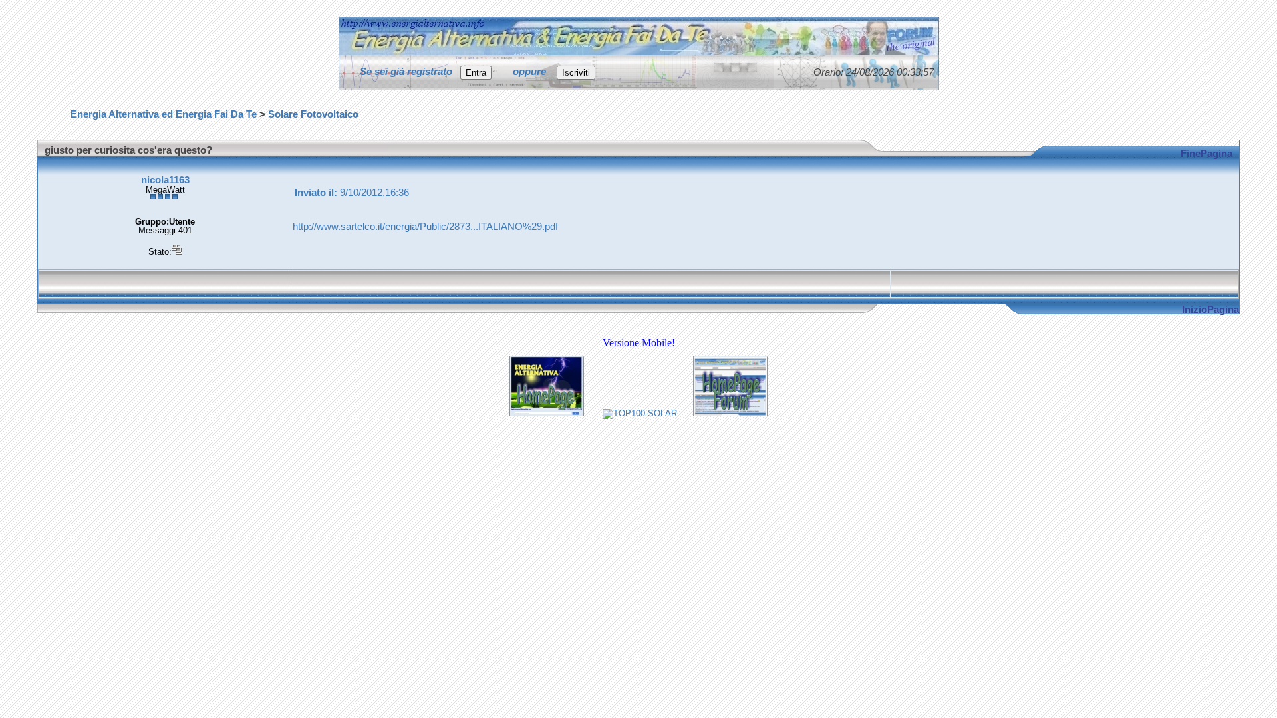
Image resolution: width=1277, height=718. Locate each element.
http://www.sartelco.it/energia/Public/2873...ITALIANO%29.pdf (425, 226)
